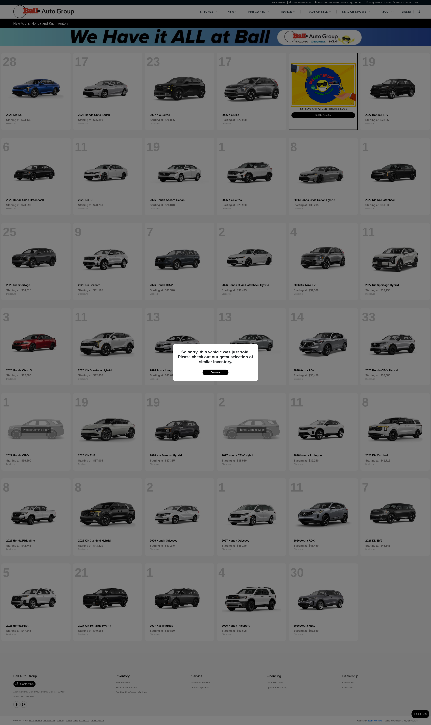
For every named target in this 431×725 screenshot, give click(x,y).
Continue (215, 372)
